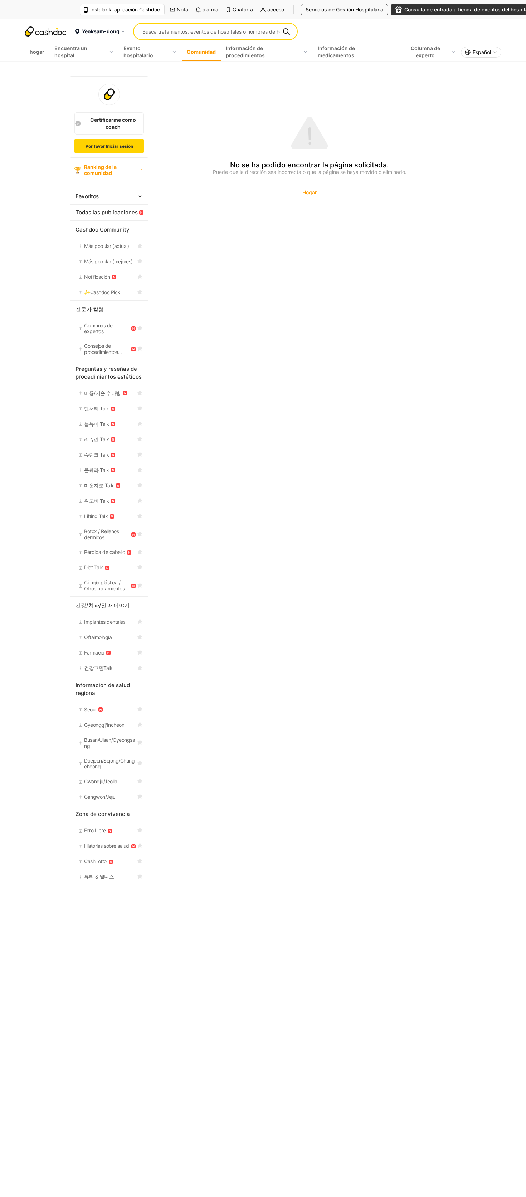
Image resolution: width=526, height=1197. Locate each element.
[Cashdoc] (45, 31)
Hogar (309, 192)
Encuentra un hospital (70, 51)
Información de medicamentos (336, 51)
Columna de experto (425, 51)
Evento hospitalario (138, 51)
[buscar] (286, 31)
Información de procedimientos (245, 51)
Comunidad (201, 52)
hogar (37, 52)
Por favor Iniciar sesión (109, 146)
